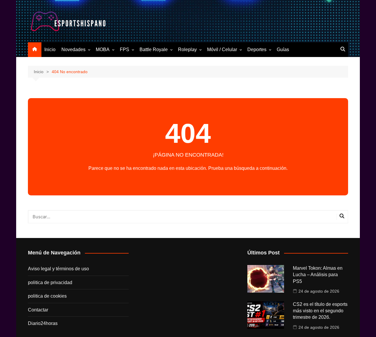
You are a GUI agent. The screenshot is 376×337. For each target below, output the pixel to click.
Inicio (50, 49)
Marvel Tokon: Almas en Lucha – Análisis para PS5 (318, 275)
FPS (124, 49)
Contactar (38, 309)
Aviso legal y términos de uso (58, 268)
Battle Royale (154, 49)
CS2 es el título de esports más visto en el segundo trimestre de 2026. (320, 311)
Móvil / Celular (222, 49)
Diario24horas (43, 323)
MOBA (103, 49)
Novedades (73, 49)
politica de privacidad (50, 282)
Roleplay (187, 49)
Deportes (256, 49)
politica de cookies (47, 296)
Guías (283, 49)
